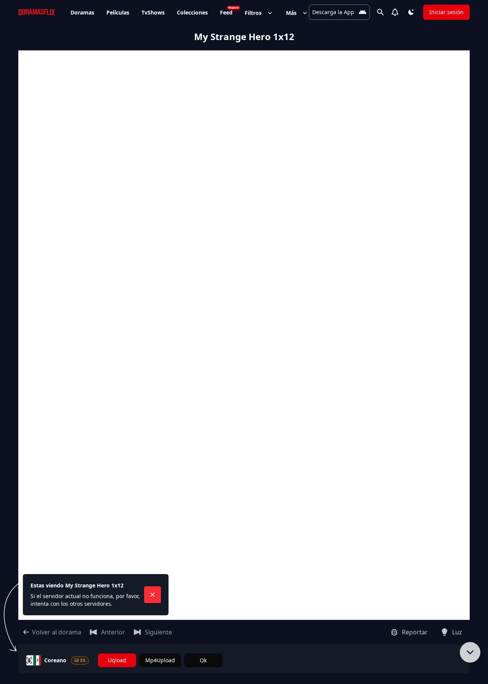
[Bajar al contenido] (470, 652)
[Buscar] (380, 12)
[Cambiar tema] (411, 12)
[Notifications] (395, 12)
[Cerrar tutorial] (152, 594)
